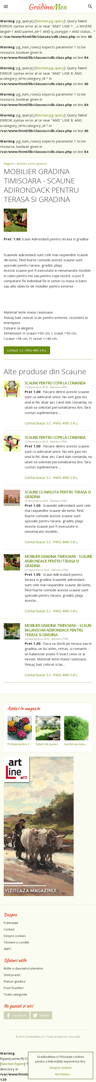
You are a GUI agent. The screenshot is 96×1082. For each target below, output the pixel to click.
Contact (9, 929)
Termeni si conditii (16, 942)
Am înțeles (62, 1074)
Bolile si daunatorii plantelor (23, 968)
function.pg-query (50, 21)
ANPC (7, 949)
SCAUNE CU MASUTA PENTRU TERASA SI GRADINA (58, 494)
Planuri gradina (14, 981)
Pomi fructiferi (14, 988)
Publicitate (11, 923)
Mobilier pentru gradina (32, 163)
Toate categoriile (15, 994)
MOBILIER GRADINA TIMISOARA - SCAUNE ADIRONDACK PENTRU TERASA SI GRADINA (58, 561)
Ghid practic (12, 975)
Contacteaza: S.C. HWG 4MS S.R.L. (51, 423)
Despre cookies (15, 936)
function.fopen (12, 1063)
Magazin (9, 163)
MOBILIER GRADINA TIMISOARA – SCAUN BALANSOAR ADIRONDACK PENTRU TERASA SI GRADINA (58, 630)
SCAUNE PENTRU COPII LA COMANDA (55, 383)
